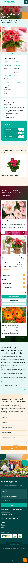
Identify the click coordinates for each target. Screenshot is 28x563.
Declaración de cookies (14, 550)
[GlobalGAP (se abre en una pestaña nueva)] (15, 536)
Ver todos (3, 152)
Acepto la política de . (11, 444)
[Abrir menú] (26, 2)
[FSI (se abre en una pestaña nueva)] (6, 536)
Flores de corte (6, 500)
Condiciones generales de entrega (14, 560)
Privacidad (15, 444)
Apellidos (4, 422)
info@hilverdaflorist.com (6, 514)
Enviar (13, 448)
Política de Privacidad (14, 557)
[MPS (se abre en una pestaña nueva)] (20, 536)
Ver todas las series (5, 195)
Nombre (4, 417)
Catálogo (5, 20)
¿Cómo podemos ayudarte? (8, 437)
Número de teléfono (7, 427)
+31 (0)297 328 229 (5, 511)
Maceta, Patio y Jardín (14, 20)
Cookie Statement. (5, 269)
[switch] (25, 279)
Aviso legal (14, 554)
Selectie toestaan (14, 300)
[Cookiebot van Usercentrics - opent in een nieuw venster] (21, 258)
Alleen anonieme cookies (14, 304)
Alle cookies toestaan (14, 296)
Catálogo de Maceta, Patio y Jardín (9, 22)
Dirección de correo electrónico (10, 496)
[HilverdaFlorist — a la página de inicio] (8, 2)
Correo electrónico (6, 432)
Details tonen (21, 292)
